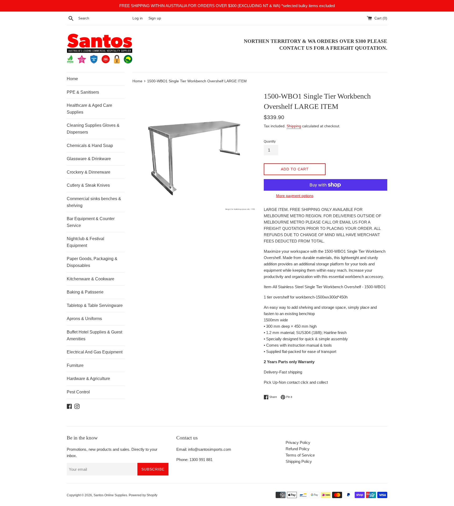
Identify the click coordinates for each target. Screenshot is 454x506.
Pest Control (78, 392)
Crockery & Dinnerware (88, 172)
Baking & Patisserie (85, 292)
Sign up (154, 18)
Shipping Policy (299, 461)
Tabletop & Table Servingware (95, 305)
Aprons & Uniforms (84, 318)
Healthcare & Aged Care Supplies (89, 108)
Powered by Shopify (143, 495)
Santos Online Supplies (110, 495)
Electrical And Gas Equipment (94, 352)
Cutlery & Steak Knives (88, 185)
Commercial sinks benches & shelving (94, 202)
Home (72, 79)
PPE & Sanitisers (83, 92)
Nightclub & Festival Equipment (85, 242)
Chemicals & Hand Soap (90, 145)
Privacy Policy (298, 442)
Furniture (75, 365)
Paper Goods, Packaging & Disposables (92, 262)
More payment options (294, 196)
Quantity (270, 141)
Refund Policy (297, 449)
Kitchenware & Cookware (90, 279)
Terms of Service (300, 455)
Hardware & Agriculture (88, 378)
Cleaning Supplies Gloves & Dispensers (93, 128)
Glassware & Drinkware (89, 158)
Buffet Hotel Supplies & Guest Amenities (94, 335)
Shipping (294, 126)
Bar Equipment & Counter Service (91, 222)
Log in (137, 18)
